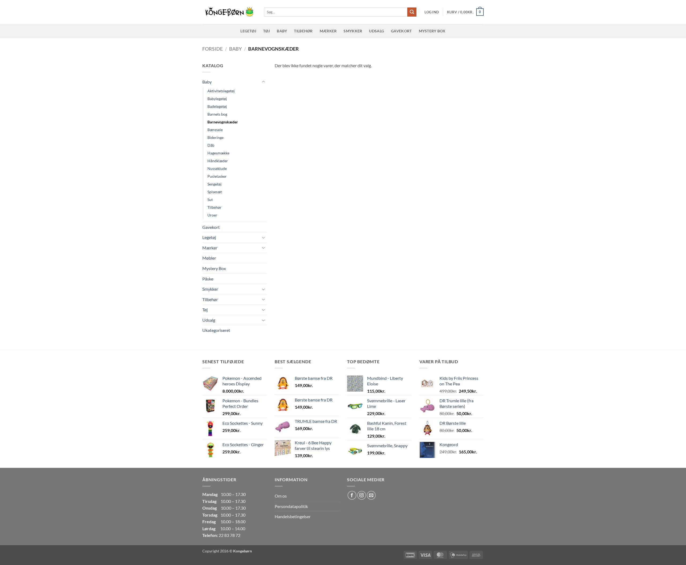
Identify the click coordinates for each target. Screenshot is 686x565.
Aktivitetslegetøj (221, 91)
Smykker (353, 31)
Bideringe (215, 137)
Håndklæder (217, 160)
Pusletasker (217, 176)
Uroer (212, 215)
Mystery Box (432, 31)
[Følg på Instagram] (361, 495)
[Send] (411, 12)
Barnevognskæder (222, 122)
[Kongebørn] (229, 12)
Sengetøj (214, 184)
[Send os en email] (371, 495)
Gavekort (401, 31)
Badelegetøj (217, 106)
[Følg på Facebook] (352, 495)
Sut (210, 199)
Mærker (328, 31)
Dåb (210, 145)
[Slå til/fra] (263, 82)
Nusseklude (217, 168)
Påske (207, 278)
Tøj (266, 31)
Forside (212, 49)
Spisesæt (214, 191)
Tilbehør (303, 31)
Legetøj (248, 31)
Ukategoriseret (216, 330)
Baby (282, 31)
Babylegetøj (217, 98)
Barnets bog (217, 114)
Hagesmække (218, 153)
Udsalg (376, 31)
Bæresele (215, 129)
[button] (431, 12)
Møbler (209, 257)
